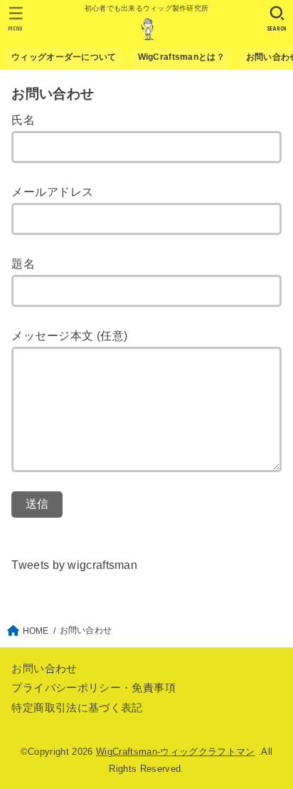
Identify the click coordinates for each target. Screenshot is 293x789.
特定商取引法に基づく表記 (76, 708)
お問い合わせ (44, 668)
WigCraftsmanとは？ (181, 57)
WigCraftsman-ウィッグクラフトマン (175, 751)
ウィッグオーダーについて (63, 57)
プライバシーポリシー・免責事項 (93, 688)
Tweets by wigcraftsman (74, 564)
